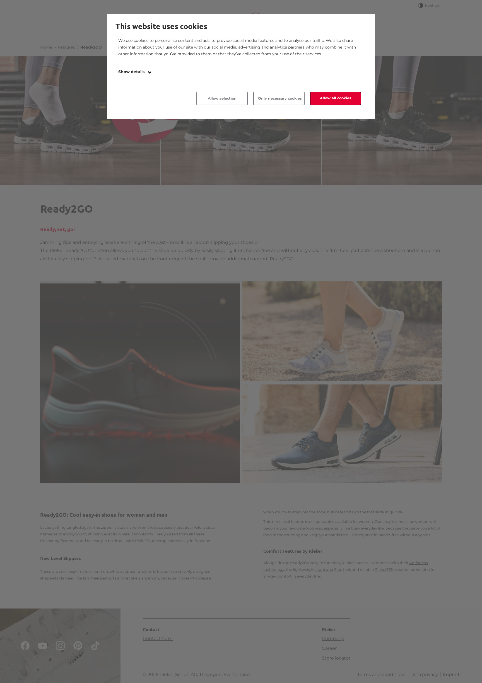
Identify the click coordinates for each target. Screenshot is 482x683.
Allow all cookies (335, 98)
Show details (132, 71)
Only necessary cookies (280, 98)
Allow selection (222, 98)
